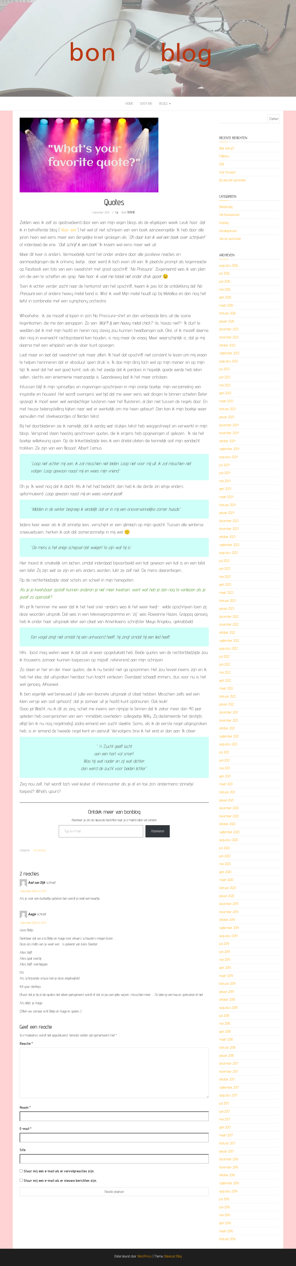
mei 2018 (224, 1023)
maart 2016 (226, 1231)
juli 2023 (224, 560)
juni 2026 (224, 281)
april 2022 (225, 680)
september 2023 (229, 545)
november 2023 (229, 528)
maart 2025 (226, 401)
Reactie (26, 1043)
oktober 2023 (227, 536)
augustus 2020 (228, 840)
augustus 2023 (228, 552)
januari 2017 (226, 1151)
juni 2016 (224, 1207)
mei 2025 (225, 385)
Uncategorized (228, 231)
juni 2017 (224, 1111)
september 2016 (229, 1183)
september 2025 (229, 353)
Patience (224, 156)
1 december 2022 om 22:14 (33, 922)
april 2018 (225, 1031)
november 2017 (228, 1071)
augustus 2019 (228, 936)
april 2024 (225, 489)
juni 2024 (224, 473)
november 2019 (228, 912)
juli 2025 (224, 369)
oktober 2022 (227, 632)
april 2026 (225, 297)
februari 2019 (227, 983)
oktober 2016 (227, 1175)
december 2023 (229, 521)
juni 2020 (224, 856)
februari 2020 (227, 888)
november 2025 (229, 337)
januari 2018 (226, 1055)
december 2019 (228, 904)
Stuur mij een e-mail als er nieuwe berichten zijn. (60, 1180)
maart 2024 (226, 497)
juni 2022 (224, 664)
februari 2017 (227, 1143)
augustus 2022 (228, 648)
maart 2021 (226, 784)
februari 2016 (227, 1239)
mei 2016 (224, 1215)
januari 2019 (226, 991)
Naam (25, 1107)
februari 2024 (227, 505)
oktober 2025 (227, 345)
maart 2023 (226, 592)
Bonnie (131, 212)
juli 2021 (224, 752)
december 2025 (229, 329)
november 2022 (228, 624)
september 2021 (229, 736)
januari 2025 (226, 417)
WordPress (144, 1256)
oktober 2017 (227, 1079)
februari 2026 (227, 313)
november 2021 (228, 720)
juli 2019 (224, 943)
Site (22, 1150)
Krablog (224, 223)
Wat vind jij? (226, 148)
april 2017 (225, 1127)
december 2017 (228, 1063)
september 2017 (229, 1087)
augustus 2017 (228, 1095)
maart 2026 (226, 305)
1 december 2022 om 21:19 (33, 891)
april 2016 (225, 1223)
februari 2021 (227, 792)
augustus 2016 (228, 1191)
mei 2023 (225, 576)
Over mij (146, 103)
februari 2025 (227, 409)
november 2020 (229, 816)
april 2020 (225, 872)
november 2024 (229, 433)
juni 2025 (224, 377)
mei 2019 (224, 959)
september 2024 (229, 449)
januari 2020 (226, 896)
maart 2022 (226, 688)
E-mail (25, 1128)
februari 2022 (227, 696)
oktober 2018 (227, 999)
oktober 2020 (227, 824)
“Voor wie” (68, 230)
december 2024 (229, 425)
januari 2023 (226, 608)
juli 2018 (224, 1015)
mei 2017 (224, 1119)
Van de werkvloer (230, 238)
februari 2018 (227, 1047)
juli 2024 (224, 465)
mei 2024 (225, 481)
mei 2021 (224, 768)
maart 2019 (226, 975)
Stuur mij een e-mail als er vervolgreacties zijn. (59, 1171)
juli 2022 (224, 656)
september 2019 (229, 928)
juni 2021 (224, 760)
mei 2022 (224, 672)
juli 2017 (224, 1103)
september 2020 (229, 832)
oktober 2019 (227, 919)
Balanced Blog (173, 1256)
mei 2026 (225, 289)
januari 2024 (226, 513)
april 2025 (225, 393)
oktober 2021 (227, 728)
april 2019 (225, 967)
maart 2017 (226, 1135)
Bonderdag (40, 850)
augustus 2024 (228, 457)
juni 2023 (224, 568)
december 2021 (228, 712)
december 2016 (228, 1159)
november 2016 (228, 1167)
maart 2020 (226, 880)
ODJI (221, 164)
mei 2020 (225, 864)
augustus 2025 (228, 361)
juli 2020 (224, 848)
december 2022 (228, 616)
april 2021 (225, 776)
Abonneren (157, 831)
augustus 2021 (228, 744)
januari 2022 (226, 704)
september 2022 (229, 640)
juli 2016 (224, 1199)
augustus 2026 (228, 265)
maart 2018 (226, 1039)
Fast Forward (227, 172)
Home (129, 103)
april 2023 (225, 584)
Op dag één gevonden (232, 180)
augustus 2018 (228, 1007)
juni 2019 (224, 952)
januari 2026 (226, 321)
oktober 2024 (227, 441)
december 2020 (229, 808)
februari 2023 (227, 600)
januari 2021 (226, 800)
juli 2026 (224, 273)
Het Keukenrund (229, 214)
